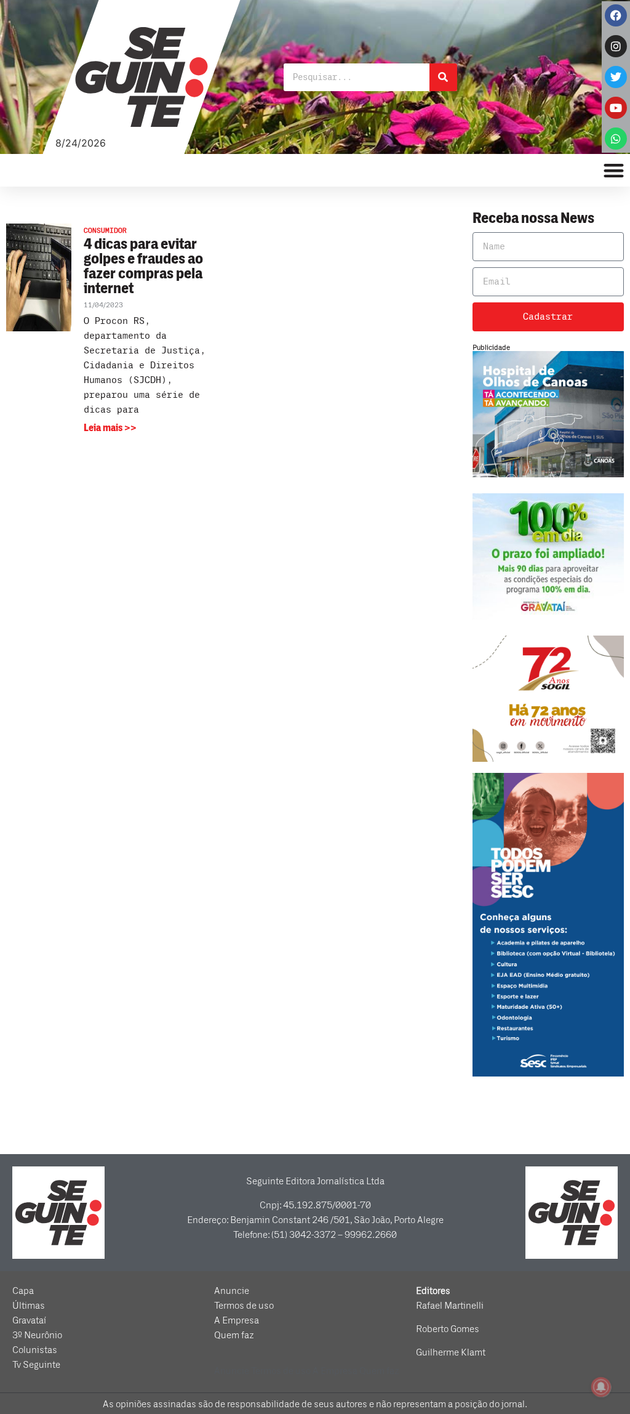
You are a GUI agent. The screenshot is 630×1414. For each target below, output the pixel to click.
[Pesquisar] (443, 77)
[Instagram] (616, 46)
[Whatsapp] (616, 138)
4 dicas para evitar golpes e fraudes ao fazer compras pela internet (143, 266)
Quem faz (234, 1335)
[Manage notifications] (601, 1387)
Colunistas (34, 1349)
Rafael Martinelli (450, 1305)
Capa (23, 1290)
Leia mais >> (110, 428)
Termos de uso (244, 1305)
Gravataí (29, 1320)
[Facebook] (616, 15)
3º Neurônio (37, 1335)
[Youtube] (616, 108)
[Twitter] (616, 77)
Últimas (28, 1305)
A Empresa (236, 1320)
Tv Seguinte (36, 1364)
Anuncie (231, 1290)
